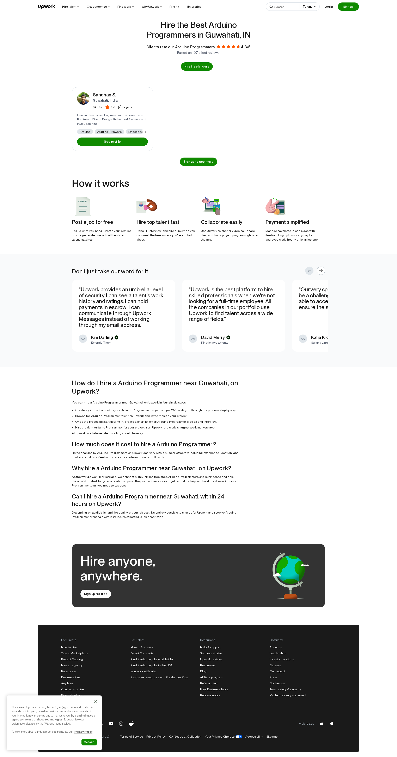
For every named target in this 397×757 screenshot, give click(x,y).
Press (273, 677)
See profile (112, 141)
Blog (203, 671)
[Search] (271, 7)
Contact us (277, 683)
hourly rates (112, 457)
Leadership (278, 653)
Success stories (211, 653)
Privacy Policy (156, 736)
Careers (275, 665)
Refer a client (209, 683)
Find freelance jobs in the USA (152, 665)
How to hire (69, 647)
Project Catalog (72, 659)
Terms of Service (131, 736)
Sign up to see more (198, 161)
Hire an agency (72, 665)
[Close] (96, 701)
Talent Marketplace (74, 653)
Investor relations (282, 659)
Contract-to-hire (72, 689)
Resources (207, 665)
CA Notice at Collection (185, 736)
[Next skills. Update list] (145, 131)
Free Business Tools (214, 689)
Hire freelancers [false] (196, 66)
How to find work (142, 647)
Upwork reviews (211, 659)
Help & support (210, 647)
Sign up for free (96, 594)
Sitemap (272, 736)
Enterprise (68, 671)
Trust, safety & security (285, 689)
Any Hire (67, 683)
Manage (89, 742)
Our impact (277, 671)
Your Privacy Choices (223, 736)
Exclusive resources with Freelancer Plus (159, 677)
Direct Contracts (142, 653)
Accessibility (254, 736)
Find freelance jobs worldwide (152, 659)
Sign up (348, 6)
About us (276, 647)
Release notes (210, 695)
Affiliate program (211, 677)
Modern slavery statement (288, 695)
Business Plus (70, 677)
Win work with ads (143, 671)
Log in (329, 6)
